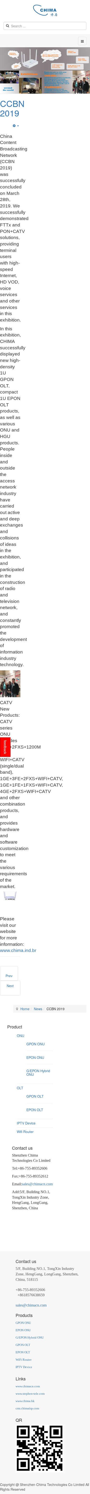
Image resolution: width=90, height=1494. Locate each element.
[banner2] (45, 81)
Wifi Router (25, 1131)
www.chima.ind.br (18, 950)
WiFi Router (23, 1359)
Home (25, 1008)
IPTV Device (26, 1123)
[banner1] (45, 58)
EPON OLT (34, 1109)
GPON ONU (35, 1044)
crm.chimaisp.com (27, 1408)
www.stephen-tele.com (30, 1393)
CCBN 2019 (12, 108)
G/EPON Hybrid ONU (38, 1072)
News (38, 1008)
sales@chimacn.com (37, 1184)
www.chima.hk (25, 1401)
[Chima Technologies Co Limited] (45, 10)
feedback (5, 747)
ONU (20, 1035)
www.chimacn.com (28, 1386)
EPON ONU (35, 1057)
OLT (20, 1088)
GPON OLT (35, 1096)
